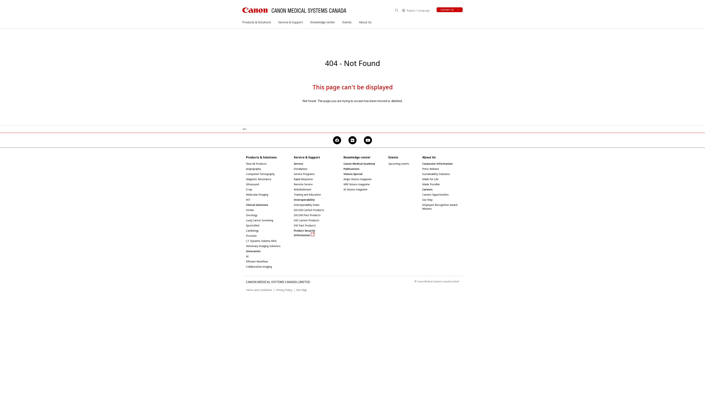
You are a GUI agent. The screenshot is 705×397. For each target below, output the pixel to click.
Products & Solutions (256, 22)
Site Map (301, 290)
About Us (365, 22)
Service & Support (290, 22)
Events (347, 22)
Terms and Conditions (259, 290)
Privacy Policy (284, 290)
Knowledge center (322, 22)
